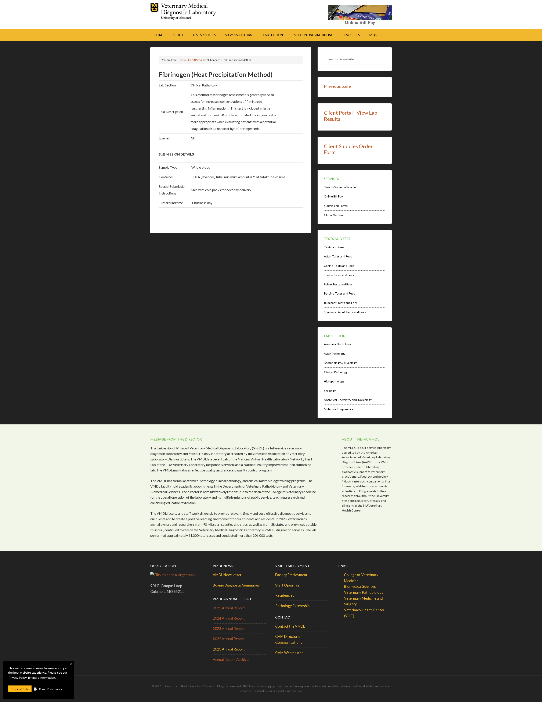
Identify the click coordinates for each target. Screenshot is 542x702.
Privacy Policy (18, 677)
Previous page (337, 86)
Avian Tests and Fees (338, 256)
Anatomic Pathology (337, 344)
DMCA (246, 686)
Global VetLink (333, 215)
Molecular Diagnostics (338, 409)
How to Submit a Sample (340, 187)
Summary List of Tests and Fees (345, 312)
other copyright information (275, 686)
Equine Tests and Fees (339, 275)
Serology (330, 390)
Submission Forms (336, 205)
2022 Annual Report (229, 639)
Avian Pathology (334, 353)
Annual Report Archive (231, 659)
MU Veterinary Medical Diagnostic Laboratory (186, 12)
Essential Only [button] (20, 689)
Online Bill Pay (333, 196)
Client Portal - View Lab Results (350, 116)
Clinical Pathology (335, 372)
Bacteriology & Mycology (340, 362)
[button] (48, 688)
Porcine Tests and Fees (339, 293)
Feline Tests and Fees (338, 284)
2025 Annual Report (229, 608)
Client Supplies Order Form (348, 149)
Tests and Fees (334, 247)
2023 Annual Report (229, 628)
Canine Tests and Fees (339, 265)
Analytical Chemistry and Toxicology (348, 400)
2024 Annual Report (229, 618)
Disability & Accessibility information (278, 691)
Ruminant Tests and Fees (341, 302)
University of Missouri (200, 686)
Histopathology (334, 381)
